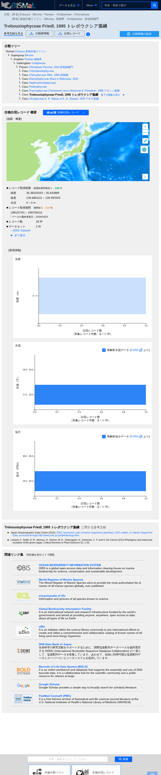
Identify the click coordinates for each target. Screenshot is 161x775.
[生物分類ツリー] (49, 766)
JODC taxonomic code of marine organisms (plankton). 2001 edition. (93, 532)
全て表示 (19, 235)
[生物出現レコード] (96, 766)
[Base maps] (144, 149)
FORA (134, 350)
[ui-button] (154, 5)
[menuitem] (68, 5)
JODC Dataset (21, 230)
